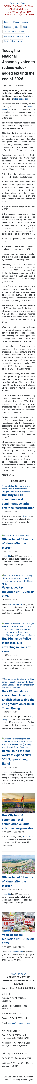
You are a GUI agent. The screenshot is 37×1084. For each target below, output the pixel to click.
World (28, 36)
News (16, 27)
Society (7, 22)
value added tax (16, 604)
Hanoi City (6, 556)
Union (25, 27)
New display (16, 41)
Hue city (26, 516)
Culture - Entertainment (14, 31)
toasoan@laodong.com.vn (19, 1023)
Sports (25, 22)
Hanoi (4, 772)
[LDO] (18, 489)
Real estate (9, 36)
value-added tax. (20, 99)
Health (20, 36)
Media (16, 22)
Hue (4, 660)
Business (7, 27)
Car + (6, 41)
